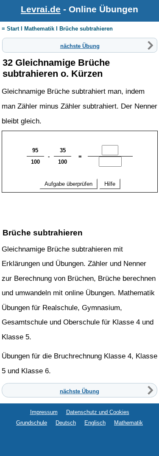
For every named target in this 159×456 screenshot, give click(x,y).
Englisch (95, 423)
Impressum (44, 412)
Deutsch (66, 423)
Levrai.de (41, 9)
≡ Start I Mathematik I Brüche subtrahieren (57, 28)
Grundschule (31, 423)
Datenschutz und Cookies (97, 412)
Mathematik (128, 423)
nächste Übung (80, 45)
